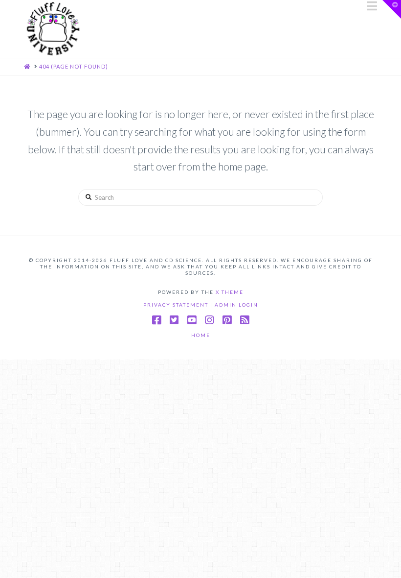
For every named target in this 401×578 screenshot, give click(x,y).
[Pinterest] (227, 320)
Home (200, 335)
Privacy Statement (176, 305)
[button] (372, 6)
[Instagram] (209, 320)
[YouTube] (191, 320)
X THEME (230, 292)
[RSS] (244, 320)
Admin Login (236, 305)
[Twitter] (174, 320)
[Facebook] (156, 320)
